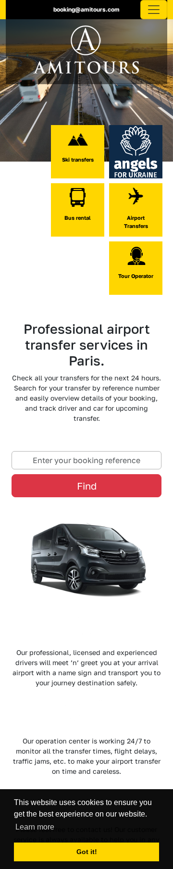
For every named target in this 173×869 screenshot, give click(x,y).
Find (87, 485)
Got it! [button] (86, 852)
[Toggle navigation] (153, 9)
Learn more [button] (34, 827)
